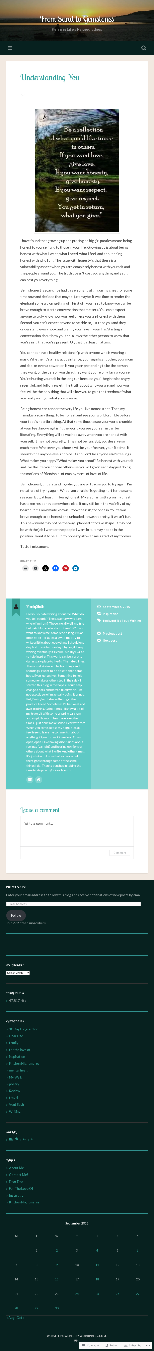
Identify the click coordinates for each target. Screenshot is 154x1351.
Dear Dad (16, 1036)
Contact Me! (18, 1175)
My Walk (15, 1077)
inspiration (110, 614)
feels (106, 620)
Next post (110, 640)
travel (13, 1098)
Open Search (143, 48)
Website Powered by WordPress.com (76, 1336)
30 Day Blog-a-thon (23, 1029)
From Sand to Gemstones (77, 19)
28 (16, 1308)
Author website (38, 779)
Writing (135, 620)
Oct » (20, 1318)
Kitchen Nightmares (24, 1063)
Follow (16, 915)
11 (97, 1265)
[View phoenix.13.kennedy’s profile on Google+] (32, 1139)
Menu (10, 48)
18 (97, 1279)
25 (97, 1293)
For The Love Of (21, 1188)
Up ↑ (77, 1340)
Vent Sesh (16, 1104)
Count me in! (16, 887)
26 (117, 1293)
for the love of (19, 1050)
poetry (14, 1084)
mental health (19, 1070)
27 (138, 1293)
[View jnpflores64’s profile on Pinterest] (16, 1139)
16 (57, 1279)
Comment (119, 852)
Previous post (112, 633)
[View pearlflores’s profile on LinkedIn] (24, 1139)
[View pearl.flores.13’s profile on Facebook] (10, 1139)
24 (77, 1293)
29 (36, 1308)
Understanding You (49, 77)
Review (14, 1091)
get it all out (120, 620)
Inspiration (17, 1195)
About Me (16, 1168)
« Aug (10, 1318)
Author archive (29, 779)
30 (57, 1308)
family (13, 1043)
